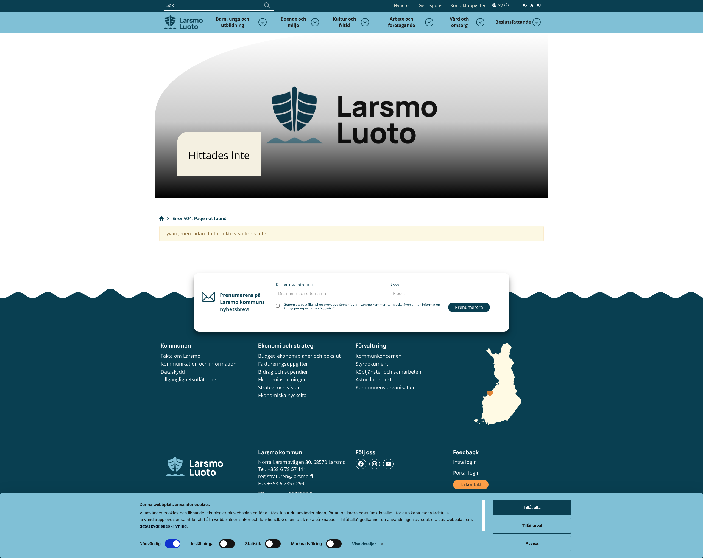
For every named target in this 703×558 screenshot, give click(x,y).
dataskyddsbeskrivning (163, 526)
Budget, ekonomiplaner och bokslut (299, 356)
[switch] (227, 543)
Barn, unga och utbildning (232, 22)
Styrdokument (372, 363)
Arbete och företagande (401, 22)
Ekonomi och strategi (286, 345)
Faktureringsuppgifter (283, 363)
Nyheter (402, 5)
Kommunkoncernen (378, 356)
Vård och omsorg (459, 22)
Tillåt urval (532, 525)
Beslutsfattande (513, 22)
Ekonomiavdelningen (282, 379)
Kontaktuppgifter (468, 5)
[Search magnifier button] (267, 5)
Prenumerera (469, 307)
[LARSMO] (182, 21)
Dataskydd (173, 371)
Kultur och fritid (344, 22)
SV (500, 5)
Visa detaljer (364, 544)
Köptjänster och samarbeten (388, 371)
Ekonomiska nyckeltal (283, 395)
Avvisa (532, 543)
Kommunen (176, 345)
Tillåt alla (531, 507)
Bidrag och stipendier (283, 371)
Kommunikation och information (198, 363)
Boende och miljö (293, 22)
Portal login (466, 472)
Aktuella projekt (374, 379)
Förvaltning (371, 345)
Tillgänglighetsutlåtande (188, 379)
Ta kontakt (471, 484)
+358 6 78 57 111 (287, 469)
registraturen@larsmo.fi (285, 476)
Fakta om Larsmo (180, 356)
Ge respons (430, 5)
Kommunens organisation (386, 387)
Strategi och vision (279, 387)
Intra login (465, 462)
